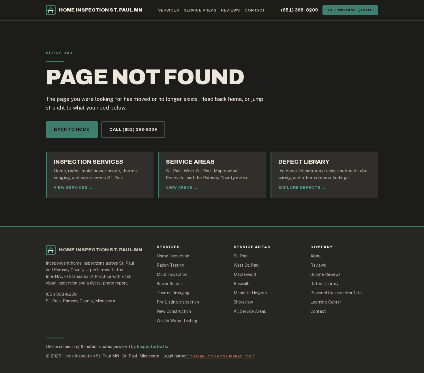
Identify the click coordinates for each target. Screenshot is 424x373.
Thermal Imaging (173, 292)
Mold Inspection (172, 274)
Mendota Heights (250, 292)
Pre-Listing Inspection (178, 301)
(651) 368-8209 (299, 10)
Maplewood (245, 274)
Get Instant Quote (350, 10)
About (316, 255)
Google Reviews (325, 274)
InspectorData (152, 346)
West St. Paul (247, 265)
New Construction (174, 311)
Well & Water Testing (177, 320)
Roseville (242, 283)
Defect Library (324, 283)
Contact (255, 10)
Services (168, 10)
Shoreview (243, 301)
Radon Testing (170, 265)
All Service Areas (250, 311)
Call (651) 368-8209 (133, 129)
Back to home (72, 129)
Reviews (230, 10)
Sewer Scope (169, 283)
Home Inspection (173, 255)
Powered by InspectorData (336, 292)
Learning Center (325, 301)
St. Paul (241, 255)
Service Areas (200, 10)
